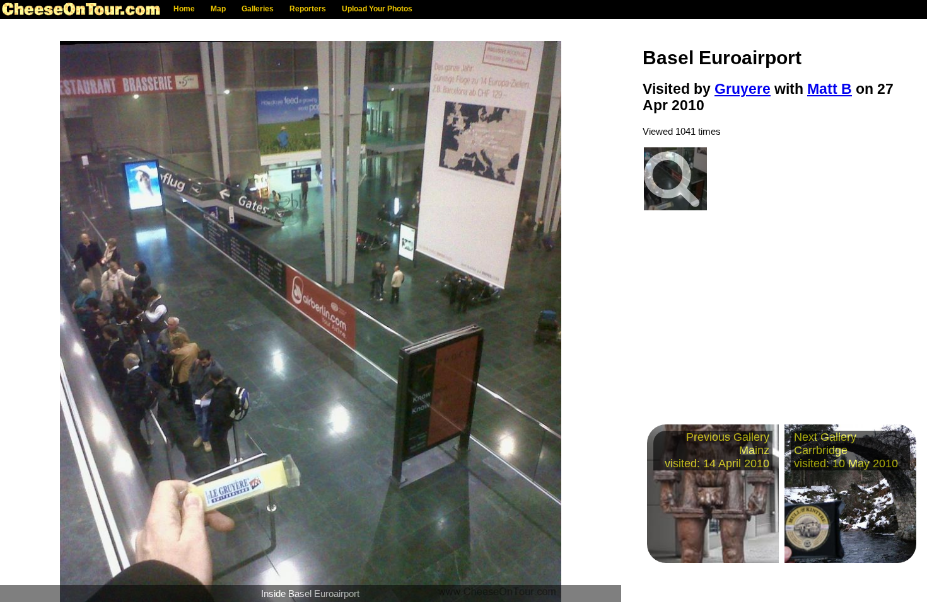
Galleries (258, 8)
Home (184, 8)
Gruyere (742, 89)
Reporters (307, 8)
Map (218, 8)
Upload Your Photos (377, 8)
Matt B (829, 89)
